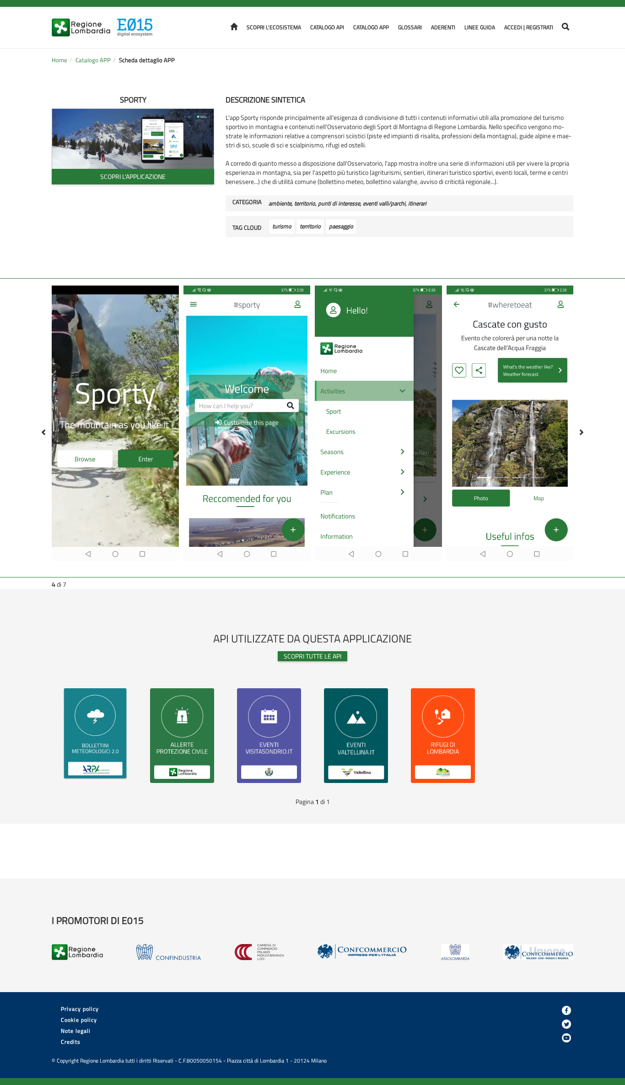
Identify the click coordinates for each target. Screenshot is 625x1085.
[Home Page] (137, 22)
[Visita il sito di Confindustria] (168, 952)
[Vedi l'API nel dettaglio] (95, 734)
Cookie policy (79, 1019)
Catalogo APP (371, 27)
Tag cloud (246, 228)
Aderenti (443, 27)
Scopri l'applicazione (133, 176)
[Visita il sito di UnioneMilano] (538, 952)
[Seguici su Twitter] (566, 1024)
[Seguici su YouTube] (566, 1038)
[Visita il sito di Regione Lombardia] (84, 22)
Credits (71, 1041)
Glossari (410, 27)
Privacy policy (80, 1008)
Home (59, 60)
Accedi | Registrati (528, 27)
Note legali (76, 1030)
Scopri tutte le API (312, 656)
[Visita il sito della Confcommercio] (362, 952)
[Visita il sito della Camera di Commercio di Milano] (259, 952)
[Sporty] (133, 138)
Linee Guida (479, 27)
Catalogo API (327, 27)
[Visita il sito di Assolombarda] (455, 952)
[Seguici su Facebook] (566, 1010)
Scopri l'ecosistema (274, 27)
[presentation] (41, 432)
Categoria (247, 202)
